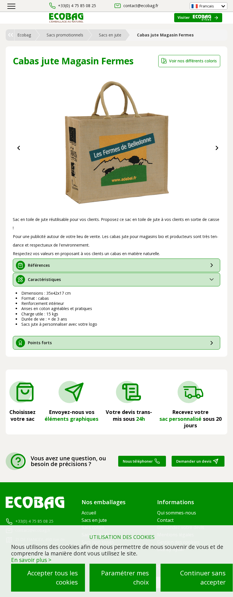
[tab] (116, 265)
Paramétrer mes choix (125, 577)
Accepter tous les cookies (52, 577)
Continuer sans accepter (203, 577)
